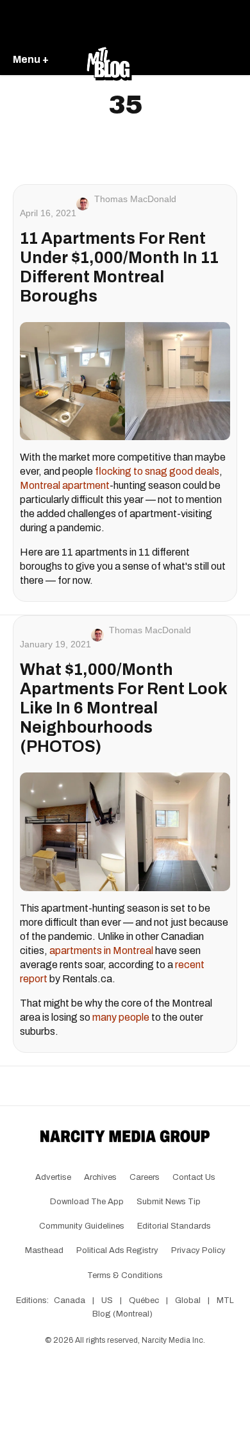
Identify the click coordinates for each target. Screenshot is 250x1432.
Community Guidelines (81, 1226)
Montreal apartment (65, 485)
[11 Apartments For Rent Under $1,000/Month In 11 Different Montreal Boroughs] (125, 381)
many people (120, 1017)
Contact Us (193, 1177)
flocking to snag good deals (157, 471)
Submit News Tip (169, 1201)
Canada (69, 1300)
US (107, 1300)
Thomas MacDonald (135, 198)
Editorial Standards (174, 1226)
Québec (144, 1300)
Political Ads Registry (117, 1250)
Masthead (44, 1250)
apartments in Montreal (101, 950)
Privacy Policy (198, 1250)
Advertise (53, 1177)
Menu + (31, 59)
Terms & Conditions (125, 1275)
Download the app (87, 1201)
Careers (144, 1177)
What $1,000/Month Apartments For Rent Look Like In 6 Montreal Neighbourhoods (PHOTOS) (123, 708)
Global (188, 1300)
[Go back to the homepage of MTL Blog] (109, 60)
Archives (100, 1177)
